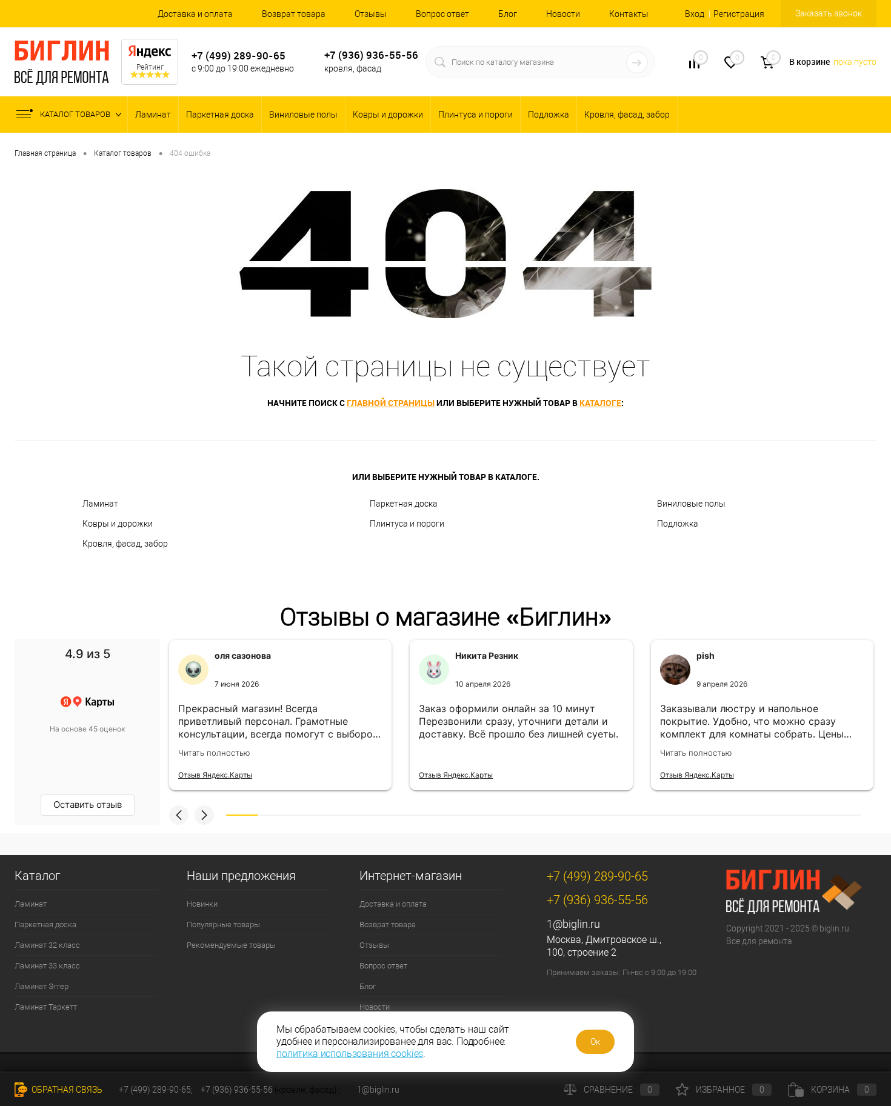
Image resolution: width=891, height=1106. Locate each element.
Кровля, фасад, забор (627, 114)
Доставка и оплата (195, 14)
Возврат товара (293, 14)
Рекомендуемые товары (231, 945)
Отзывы (371, 14)
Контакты (629, 14)
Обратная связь (66, 1089)
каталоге (600, 402)
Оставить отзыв (87, 804)
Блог (507, 14)
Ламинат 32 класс (47, 945)
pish (705, 655)
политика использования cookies (349, 1053)
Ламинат (153, 114)
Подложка (548, 114)
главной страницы (391, 402)
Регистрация (738, 14)
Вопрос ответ (442, 14)
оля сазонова (243, 655)
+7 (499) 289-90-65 (238, 55)
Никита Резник (486, 655)
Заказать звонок (828, 13)
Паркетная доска (220, 114)
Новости (563, 14)
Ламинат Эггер (41, 986)
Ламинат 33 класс (47, 965)
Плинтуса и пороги (475, 114)
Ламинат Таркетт (46, 1006)
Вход (694, 14)
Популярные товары (223, 924)
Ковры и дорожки (388, 114)
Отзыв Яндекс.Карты (215, 774)
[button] (179, 815)
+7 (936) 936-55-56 (371, 55)
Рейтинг (150, 67)
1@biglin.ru (573, 924)
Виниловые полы (303, 114)
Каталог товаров (76, 114)
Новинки (202, 903)
